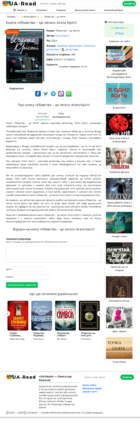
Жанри (20, 10)
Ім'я (9, 269)
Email (9, 276)
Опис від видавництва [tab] (61, 115)
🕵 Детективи (70, 49)
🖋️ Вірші (119, 33)
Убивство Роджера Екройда (38, 334)
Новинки (61, 10)
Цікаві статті (90, 391)
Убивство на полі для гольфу (88, 334)
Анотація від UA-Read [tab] (42, 115)
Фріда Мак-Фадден (18, 339)
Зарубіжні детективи (69, 45)
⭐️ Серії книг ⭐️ (119, 27)
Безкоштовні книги (85, 10)
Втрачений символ (63, 334)
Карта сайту (90, 385)
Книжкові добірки (113, 10)
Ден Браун (62, 339)
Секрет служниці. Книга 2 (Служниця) (16, 334)
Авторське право (92, 388)
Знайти (129, 3)
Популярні (41, 10)
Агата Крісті (62, 35)
